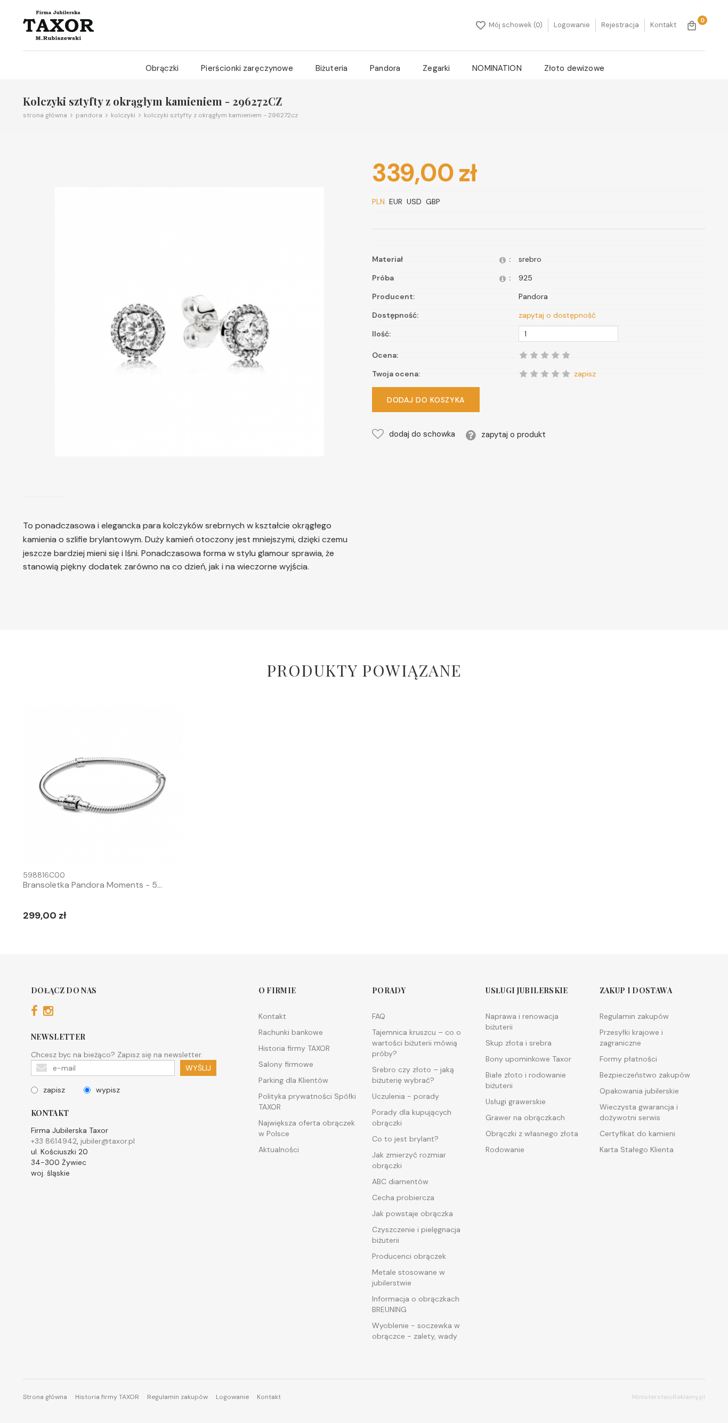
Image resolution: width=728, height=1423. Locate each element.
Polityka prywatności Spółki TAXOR (307, 1101)
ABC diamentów (400, 1181)
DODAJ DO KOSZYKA (426, 400)
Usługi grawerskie (516, 1101)
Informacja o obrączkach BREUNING (415, 1304)
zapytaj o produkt (513, 434)
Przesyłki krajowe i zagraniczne (631, 1037)
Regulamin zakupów (634, 1016)
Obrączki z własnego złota (532, 1133)
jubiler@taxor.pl (107, 1141)
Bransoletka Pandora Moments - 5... (92, 885)
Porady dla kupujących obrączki (411, 1117)
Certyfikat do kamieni (637, 1133)
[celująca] (566, 373)
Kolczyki (121, 115)
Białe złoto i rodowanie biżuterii (526, 1080)
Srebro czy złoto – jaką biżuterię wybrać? (413, 1075)
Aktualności (278, 1149)
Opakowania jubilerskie (639, 1091)
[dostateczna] (534, 373)
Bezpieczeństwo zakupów (645, 1075)
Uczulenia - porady (405, 1096)
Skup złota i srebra (519, 1043)
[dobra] (544, 373)
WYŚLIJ (198, 1068)
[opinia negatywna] (523, 373)
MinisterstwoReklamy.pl (668, 1397)
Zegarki (436, 68)
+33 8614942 (54, 1141)
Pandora (385, 68)
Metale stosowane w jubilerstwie (408, 1277)
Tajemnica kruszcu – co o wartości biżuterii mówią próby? (416, 1042)
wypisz (108, 1090)
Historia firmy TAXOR (294, 1048)
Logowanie (572, 24)
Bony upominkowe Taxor (528, 1059)
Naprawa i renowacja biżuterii (522, 1021)
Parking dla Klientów (293, 1080)
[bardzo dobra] (555, 373)
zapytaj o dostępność (557, 315)
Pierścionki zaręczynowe (247, 68)
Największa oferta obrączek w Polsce (306, 1128)
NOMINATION (497, 68)
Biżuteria (331, 68)
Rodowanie (505, 1149)
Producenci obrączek (409, 1256)
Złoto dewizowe (574, 68)
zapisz (54, 1090)
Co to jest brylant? (405, 1139)
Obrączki (162, 68)
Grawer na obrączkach (525, 1117)
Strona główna (45, 115)
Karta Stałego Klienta (637, 1149)
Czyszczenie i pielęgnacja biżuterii (416, 1235)
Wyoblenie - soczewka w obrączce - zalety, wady (416, 1331)
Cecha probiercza (403, 1197)
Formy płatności (628, 1059)
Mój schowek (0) (516, 24)
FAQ (378, 1016)
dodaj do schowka (422, 434)
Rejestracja (620, 24)
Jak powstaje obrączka (412, 1213)
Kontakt (663, 24)
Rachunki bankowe (290, 1032)
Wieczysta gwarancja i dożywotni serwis (639, 1112)
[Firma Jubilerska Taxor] (58, 25)
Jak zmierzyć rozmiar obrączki (409, 1160)
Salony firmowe (285, 1064)
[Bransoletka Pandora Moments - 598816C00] (102, 787)
